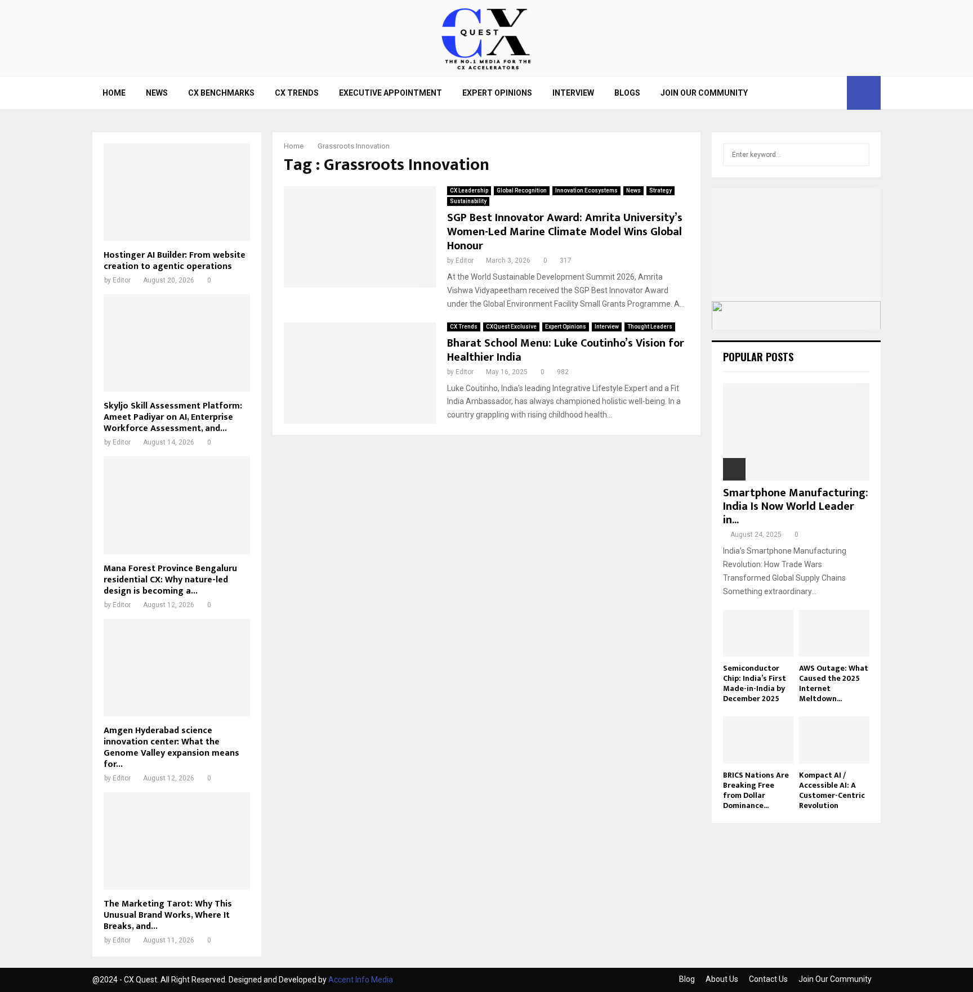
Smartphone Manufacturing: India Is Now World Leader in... (795, 506)
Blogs (627, 92)
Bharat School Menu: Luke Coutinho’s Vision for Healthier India (565, 350)
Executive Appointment (390, 92)
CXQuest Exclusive (511, 327)
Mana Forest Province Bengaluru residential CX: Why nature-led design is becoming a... (170, 580)
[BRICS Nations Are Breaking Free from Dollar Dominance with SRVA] (758, 739)
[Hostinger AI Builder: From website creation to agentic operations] (177, 192)
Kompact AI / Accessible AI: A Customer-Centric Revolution (832, 790)
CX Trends (297, 92)
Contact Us (768, 979)
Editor (465, 260)
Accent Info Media (360, 979)
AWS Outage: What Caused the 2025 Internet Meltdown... (833, 683)
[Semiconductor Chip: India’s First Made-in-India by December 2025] (758, 633)
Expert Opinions (497, 92)
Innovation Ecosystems (586, 190)
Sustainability (468, 201)
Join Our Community (704, 92)
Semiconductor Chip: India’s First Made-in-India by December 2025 (754, 683)
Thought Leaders (649, 327)
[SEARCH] (857, 154)
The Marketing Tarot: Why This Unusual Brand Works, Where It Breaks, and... (168, 915)
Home (114, 92)
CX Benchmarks (221, 92)
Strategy (660, 190)
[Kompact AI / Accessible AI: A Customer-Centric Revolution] (834, 739)
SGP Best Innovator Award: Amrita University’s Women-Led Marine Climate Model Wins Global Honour (564, 231)
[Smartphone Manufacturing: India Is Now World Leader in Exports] (796, 432)
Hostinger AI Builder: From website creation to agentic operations (175, 261)
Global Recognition (522, 190)
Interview (573, 92)
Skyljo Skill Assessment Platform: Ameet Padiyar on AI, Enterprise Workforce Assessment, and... (173, 417)
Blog (687, 979)
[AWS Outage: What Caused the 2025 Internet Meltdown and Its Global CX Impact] (834, 633)
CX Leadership (469, 190)
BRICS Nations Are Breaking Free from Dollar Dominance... (756, 790)
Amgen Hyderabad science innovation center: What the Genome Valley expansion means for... (171, 747)
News (157, 92)
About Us (722, 979)
